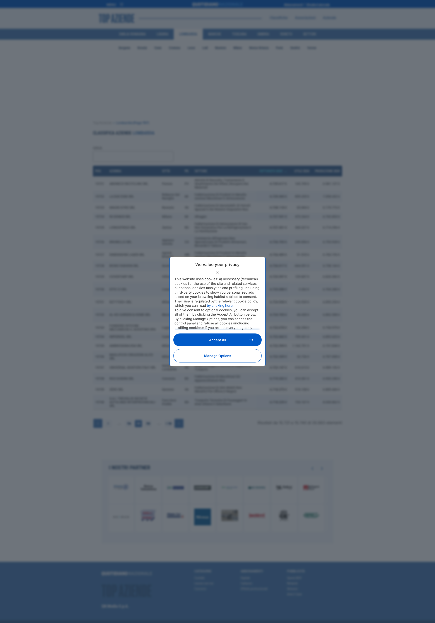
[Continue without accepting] (217, 272)
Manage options (217, 356)
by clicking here (220, 305)
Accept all (217, 340)
